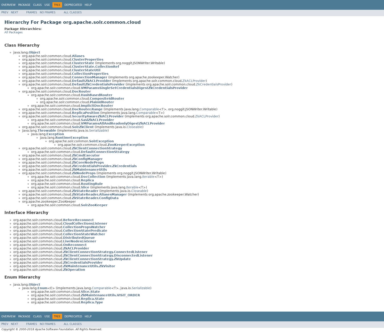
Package (24, 4)
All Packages (13, 32)
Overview (8, 4)
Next (14, 12)
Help (88, 4)
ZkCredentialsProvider (213, 84)
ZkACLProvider (194, 81)
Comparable (149, 109)
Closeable (134, 127)
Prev (4, 12)
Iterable (148, 176)
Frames (31, 12)
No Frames (48, 12)
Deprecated (73, 4)
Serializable (98, 130)
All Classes (73, 12)
